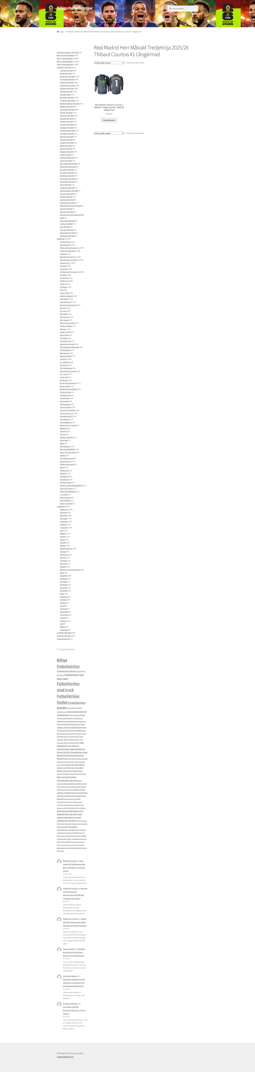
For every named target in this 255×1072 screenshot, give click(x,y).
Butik (68, 21)
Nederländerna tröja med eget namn (73, 845)
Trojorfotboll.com (65, 1056)
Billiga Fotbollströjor (75, 8)
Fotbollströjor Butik (66, 671)
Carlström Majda (70, 976)
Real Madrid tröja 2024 (64, 848)
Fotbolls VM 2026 (149, 21)
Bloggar (116, 21)
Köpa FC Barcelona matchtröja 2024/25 (69, 734)
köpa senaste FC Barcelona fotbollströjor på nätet (72, 796)
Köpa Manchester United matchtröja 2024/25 (72, 755)
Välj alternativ (109, 120)
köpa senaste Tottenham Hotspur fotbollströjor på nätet (71, 833)
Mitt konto (90, 21)
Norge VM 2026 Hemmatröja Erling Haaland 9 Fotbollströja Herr (75, 922)
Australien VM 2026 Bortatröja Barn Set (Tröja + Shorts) (74, 1010)
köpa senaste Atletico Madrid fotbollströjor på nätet (72, 784)
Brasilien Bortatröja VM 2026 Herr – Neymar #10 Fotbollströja (74, 952)
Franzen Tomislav (70, 1003)
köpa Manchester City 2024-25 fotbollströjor (70, 745)
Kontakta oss (131, 21)
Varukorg (104, 21)
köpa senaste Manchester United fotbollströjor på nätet (69, 817)
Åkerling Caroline (70, 861)
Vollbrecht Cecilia (70, 888)
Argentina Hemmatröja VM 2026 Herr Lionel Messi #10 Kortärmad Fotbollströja (74, 982)
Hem (59, 21)
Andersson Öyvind (70, 919)
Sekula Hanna (68, 949)
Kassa (78, 21)
